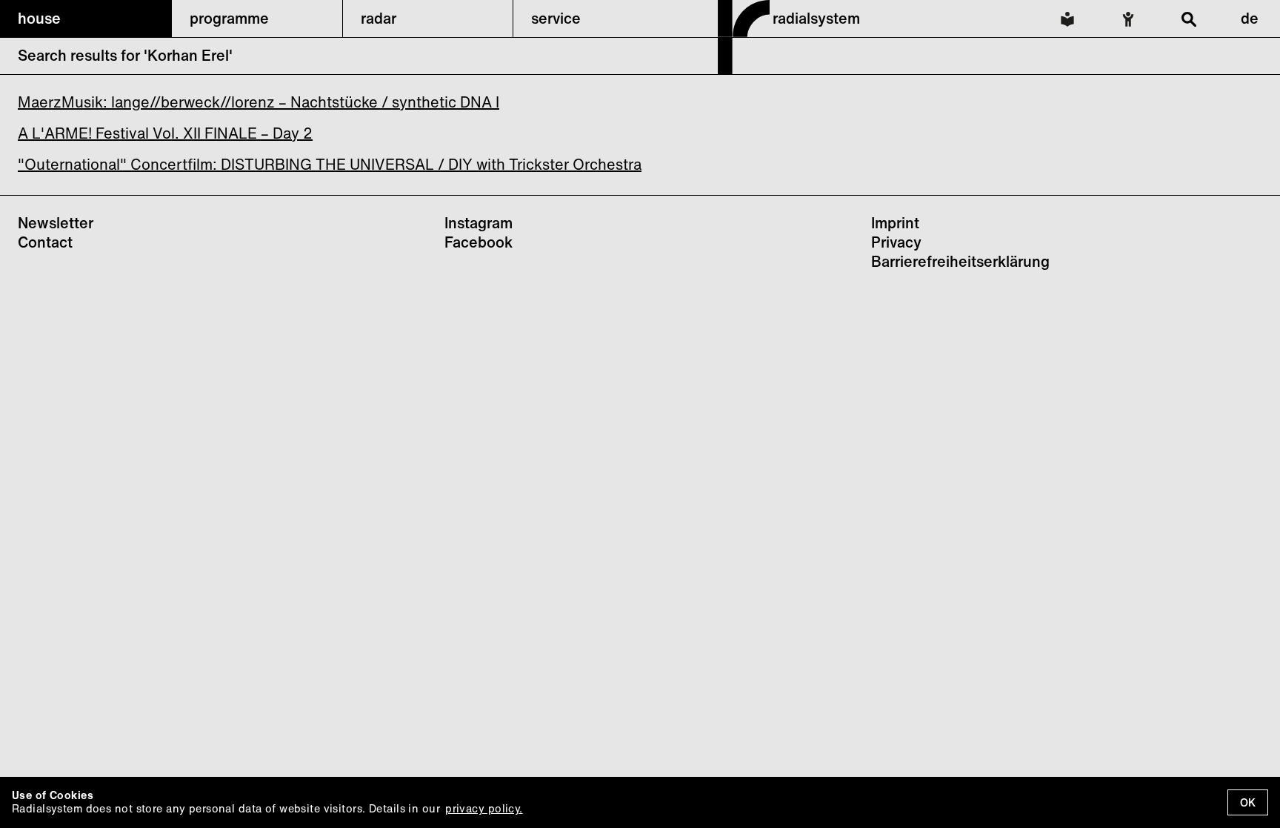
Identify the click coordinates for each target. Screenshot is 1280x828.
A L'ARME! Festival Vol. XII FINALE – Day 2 (165, 133)
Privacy (896, 242)
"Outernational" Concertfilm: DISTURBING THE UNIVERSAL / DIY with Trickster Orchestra (329, 164)
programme (229, 18)
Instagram (478, 223)
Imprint (895, 223)
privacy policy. (483, 808)
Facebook (478, 242)
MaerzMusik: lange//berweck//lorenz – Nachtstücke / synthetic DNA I (258, 102)
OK (1248, 802)
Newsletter (55, 223)
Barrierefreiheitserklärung (960, 261)
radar (378, 18)
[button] (85, 18)
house (39, 18)
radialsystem (816, 18)
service (556, 18)
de (1250, 18)
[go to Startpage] (744, 70)
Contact (45, 242)
